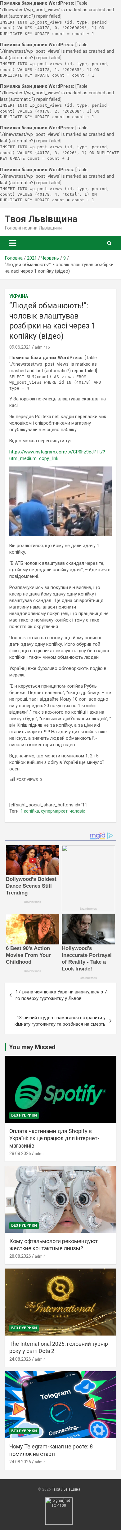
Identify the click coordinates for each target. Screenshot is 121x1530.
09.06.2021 (20, 347)
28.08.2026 (20, 1153)
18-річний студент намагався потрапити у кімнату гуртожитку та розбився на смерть (60, 1021)
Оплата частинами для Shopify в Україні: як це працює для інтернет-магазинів (54, 1138)
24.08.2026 (20, 1359)
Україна (18, 296)
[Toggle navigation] (13, 243)
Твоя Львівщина (41, 218)
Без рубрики (24, 1115)
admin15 (42, 347)
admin (40, 1154)
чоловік (77, 811)
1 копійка (29, 811)
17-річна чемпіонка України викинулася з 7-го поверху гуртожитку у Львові (62, 995)
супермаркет (54, 811)
